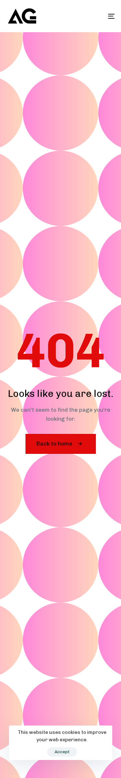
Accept (62, 752)
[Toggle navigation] (96, 16)
